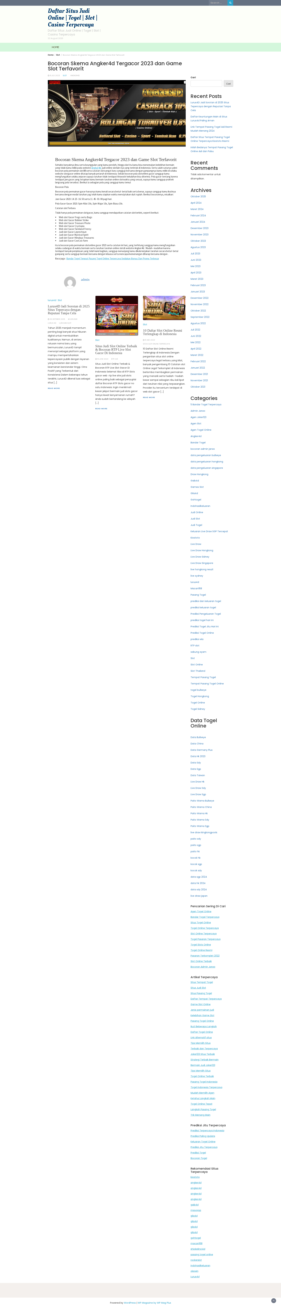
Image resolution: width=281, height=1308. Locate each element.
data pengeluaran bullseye (206, 455)
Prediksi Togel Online (202, 632)
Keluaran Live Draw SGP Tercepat (209, 531)
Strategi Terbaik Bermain (205, 1059)
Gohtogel (196, 499)
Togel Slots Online (201, 944)
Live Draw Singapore (202, 563)
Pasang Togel (198, 594)
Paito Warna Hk (199, 813)
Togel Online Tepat (201, 1104)
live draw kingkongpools (204, 832)
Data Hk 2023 (198, 756)
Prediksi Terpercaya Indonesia (207, 1130)
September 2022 (200, 317)
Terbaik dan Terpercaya (204, 1048)
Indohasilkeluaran (200, 506)
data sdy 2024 (199, 889)
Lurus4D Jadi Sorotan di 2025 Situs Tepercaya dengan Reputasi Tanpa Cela (69, 309)
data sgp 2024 (199, 876)
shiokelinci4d (198, 1249)
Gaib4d (195, 480)
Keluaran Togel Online (203, 1141)
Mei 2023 (196, 266)
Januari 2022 (198, 367)
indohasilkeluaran (200, 1265)
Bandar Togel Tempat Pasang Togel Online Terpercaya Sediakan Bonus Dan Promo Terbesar (112, 258)
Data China (197, 743)
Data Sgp (196, 769)
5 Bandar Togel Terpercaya (206, 404)
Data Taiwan (198, 775)
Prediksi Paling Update (203, 1136)
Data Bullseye (198, 737)
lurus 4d (52, 323)
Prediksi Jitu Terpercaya (204, 1147)
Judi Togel (196, 525)
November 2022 (199, 304)
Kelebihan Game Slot (202, 1015)
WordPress (130, 1302)
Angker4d (75, 75)
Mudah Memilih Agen (202, 1092)
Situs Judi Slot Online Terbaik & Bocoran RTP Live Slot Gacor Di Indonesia (116, 349)
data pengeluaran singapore (207, 468)
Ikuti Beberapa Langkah (204, 1026)
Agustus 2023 (198, 247)
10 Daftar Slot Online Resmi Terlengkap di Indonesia (162, 332)
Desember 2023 (199, 228)
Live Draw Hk (197, 781)
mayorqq (196, 1210)
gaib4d (195, 1204)
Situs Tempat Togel (202, 982)
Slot (65, 75)
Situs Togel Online (201, 922)
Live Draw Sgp (198, 794)
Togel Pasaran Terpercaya (206, 939)
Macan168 (196, 588)
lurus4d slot (65, 323)
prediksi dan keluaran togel (206, 601)
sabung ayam (198, 652)
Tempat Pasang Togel (203, 677)
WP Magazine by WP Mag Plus (154, 1302)
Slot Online (197, 664)
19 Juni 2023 (102, 359)
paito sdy (196, 838)
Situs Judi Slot (198, 987)
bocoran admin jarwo (203, 449)
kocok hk (196, 857)
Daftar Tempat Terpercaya (206, 998)
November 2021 (199, 380)
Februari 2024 (198, 215)
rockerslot (196, 1260)
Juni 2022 (196, 336)
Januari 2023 (198, 291)
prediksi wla (197, 639)
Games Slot (197, 487)
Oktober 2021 (198, 386)
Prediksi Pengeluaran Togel (206, 613)
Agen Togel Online (201, 430)
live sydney (197, 575)
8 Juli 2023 (55, 75)
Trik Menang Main (200, 1115)
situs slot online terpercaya (156, 344)
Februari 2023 (198, 285)
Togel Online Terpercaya (205, 928)
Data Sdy (196, 762)
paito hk (195, 851)
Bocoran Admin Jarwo (203, 966)
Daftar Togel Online (202, 1032)
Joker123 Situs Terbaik (203, 1054)
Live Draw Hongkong (202, 550)
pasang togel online (202, 1254)
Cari (193, 77)
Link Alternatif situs (201, 1037)
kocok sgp (196, 864)
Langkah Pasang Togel (203, 1109)
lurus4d (52, 300)
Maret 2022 (197, 355)
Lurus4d (195, 1276)
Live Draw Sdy (198, 788)
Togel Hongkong (200, 696)
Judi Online (197, 512)
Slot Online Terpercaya (204, 933)
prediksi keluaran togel (203, 607)
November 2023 (199, 234)
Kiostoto (195, 537)
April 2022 (196, 348)
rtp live (114, 359)
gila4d (194, 1215)
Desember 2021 (199, 374)
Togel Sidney (198, 709)
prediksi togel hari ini (202, 620)
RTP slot (195, 645)
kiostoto (195, 1177)
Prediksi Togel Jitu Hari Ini (205, 626)
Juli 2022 (195, 329)
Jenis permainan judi (202, 1009)
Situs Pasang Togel (201, 993)
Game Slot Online (201, 1004)
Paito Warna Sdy (200, 819)
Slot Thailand (198, 671)
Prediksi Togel (198, 1152)
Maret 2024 (197, 209)
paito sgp (196, 845)
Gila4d (194, 493)
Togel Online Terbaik (202, 1076)
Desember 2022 (199, 298)
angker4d (196, 1182)
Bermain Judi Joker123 (203, 1065)
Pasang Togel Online (202, 1021)
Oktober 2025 (198, 196)
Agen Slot (196, 423)
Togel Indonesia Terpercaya (206, 1087)
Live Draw (196, 544)
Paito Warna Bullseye (202, 800)
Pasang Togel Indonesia (204, 1081)
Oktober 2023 (198, 241)
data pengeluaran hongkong (207, 461)
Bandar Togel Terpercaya (205, 917)
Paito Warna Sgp (200, 826)
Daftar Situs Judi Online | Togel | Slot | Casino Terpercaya (72, 18)
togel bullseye (198, 690)
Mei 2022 (196, 342)
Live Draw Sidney (200, 556)
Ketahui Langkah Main (203, 1098)
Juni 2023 (196, 260)
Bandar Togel (198, 442)
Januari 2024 (198, 221)
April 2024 (196, 202)
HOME (55, 47)
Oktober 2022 (198, 310)
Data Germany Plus (202, 750)
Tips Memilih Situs (201, 1043)
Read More (54, 388)
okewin (194, 1271)
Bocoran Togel (199, 1158)
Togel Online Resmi (201, 950)
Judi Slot (195, 518)
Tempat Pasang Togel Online (207, 683)
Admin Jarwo (198, 410)
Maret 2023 (197, 279)
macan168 (196, 1243)
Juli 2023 (195, 253)
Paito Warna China (201, 807)
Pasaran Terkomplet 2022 (205, 955)
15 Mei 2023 (150, 340)
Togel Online (198, 702)
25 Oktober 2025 (57, 319)
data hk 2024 (198, 883)
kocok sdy (196, 870)
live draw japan (199, 895)
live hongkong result (202, 569)
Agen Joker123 (198, 417)
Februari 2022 (198, 361)
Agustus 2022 (198, 323)
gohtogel (196, 1238)
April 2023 (196, 272)
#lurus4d (72, 319)
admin (85, 280)
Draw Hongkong (199, 474)
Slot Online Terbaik (201, 961)
